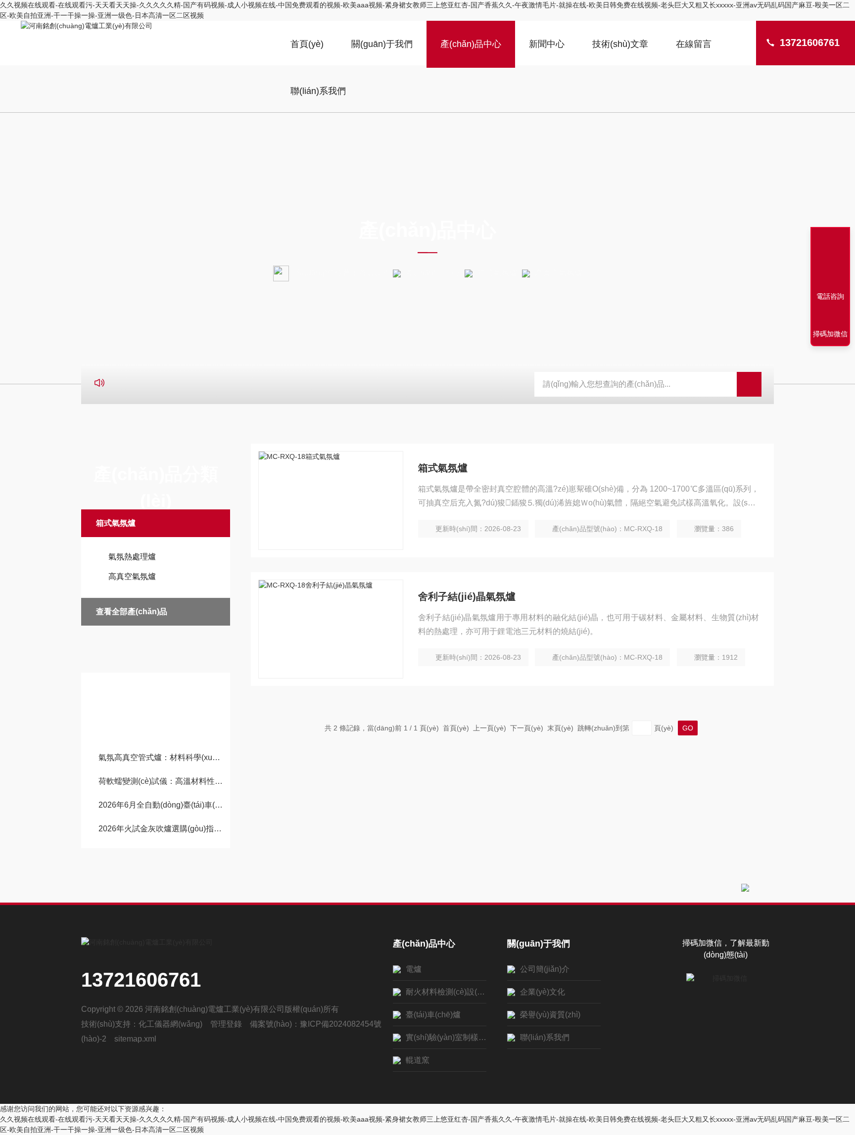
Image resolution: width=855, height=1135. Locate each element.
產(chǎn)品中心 (470, 44)
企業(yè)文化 (542, 992)
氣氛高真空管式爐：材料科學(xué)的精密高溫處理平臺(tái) (160, 757)
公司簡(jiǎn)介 (545, 969)
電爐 (414, 969)
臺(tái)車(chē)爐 (433, 1014)
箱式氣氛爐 (497, 273)
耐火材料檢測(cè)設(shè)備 (446, 992)
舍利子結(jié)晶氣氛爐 (467, 596)
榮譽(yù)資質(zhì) (550, 1014)
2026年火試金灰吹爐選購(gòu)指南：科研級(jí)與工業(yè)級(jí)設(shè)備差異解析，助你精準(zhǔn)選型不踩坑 (160, 828)
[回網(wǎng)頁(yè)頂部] (830, 260)
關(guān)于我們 (382, 44)
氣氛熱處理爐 (132, 556)
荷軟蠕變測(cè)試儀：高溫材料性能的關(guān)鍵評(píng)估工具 (160, 781)
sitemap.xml (135, 1039)
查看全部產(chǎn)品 (131, 611)
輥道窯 (417, 1060)
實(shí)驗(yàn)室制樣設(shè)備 (446, 1037)
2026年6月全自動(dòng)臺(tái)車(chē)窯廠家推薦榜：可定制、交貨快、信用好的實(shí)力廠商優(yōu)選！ (160, 805)
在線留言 (694, 44)
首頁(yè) (307, 44)
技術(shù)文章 (620, 44)
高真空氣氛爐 (132, 576)
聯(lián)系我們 (318, 91)
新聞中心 (547, 44)
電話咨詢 (830, 296)
